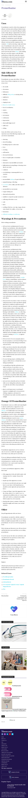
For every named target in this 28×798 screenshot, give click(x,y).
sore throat (5, 184)
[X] (12, 734)
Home (2, 5)
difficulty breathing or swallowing (11, 214)
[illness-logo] (6, 1)
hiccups (21, 232)
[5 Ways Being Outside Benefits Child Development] (3, 786)
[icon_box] (14, 772)
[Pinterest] (10, 734)
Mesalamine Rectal (8, 579)
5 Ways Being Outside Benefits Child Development (16, 785)
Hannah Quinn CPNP (11, 787)
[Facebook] (2, 734)
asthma (17, 312)
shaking (12, 179)
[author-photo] (14, 612)
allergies (3, 410)
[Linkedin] (7, 734)
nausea (17, 51)
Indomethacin (7, 582)
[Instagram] (5, 734)
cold (7, 44)
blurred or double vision (9, 105)
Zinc (4, 589)
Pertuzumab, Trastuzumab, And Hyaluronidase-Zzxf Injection (22, 598)
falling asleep (11, 94)
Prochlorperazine (8, 577)
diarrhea (16, 334)
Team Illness (14, 615)
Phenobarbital (4, 596)
